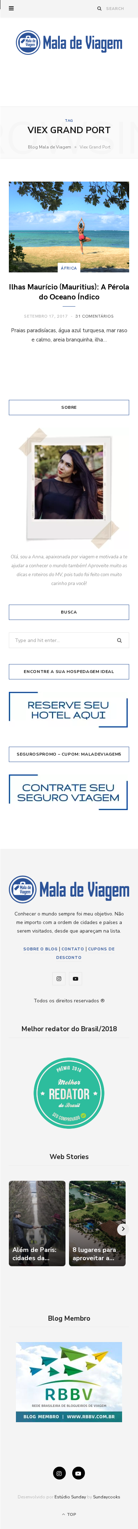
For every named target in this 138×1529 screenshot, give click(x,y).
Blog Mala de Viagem (49, 147)
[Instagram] (59, 1473)
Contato (73, 949)
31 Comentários (94, 316)
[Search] (99, 8)
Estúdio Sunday (70, 1497)
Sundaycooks (106, 1497)
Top (71, 1514)
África (69, 268)
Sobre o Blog (40, 949)
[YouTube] (78, 1473)
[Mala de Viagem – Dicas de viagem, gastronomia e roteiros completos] (69, 42)
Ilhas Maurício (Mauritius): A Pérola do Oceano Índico (69, 291)
